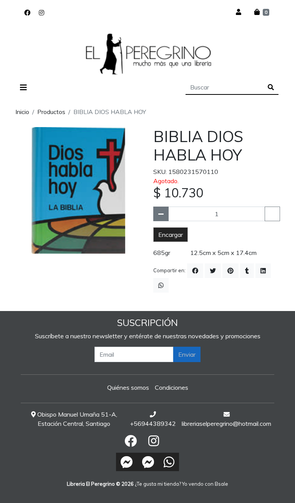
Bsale (221, 484)
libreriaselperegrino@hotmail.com (226, 423)
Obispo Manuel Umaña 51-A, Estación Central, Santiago (76, 418)
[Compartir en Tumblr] (247, 270)
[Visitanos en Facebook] (27, 13)
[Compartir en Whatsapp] (161, 285)
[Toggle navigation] (23, 87)
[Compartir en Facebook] (195, 270)
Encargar (170, 234)
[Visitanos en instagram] (41, 13)
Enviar (187, 354)
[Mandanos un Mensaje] (127, 462)
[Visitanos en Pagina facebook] (52, 13)
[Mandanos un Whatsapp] (169, 462)
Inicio (22, 112)
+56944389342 (153, 423)
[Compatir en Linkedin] (263, 270)
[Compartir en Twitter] (213, 270)
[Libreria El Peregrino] (147, 53)
